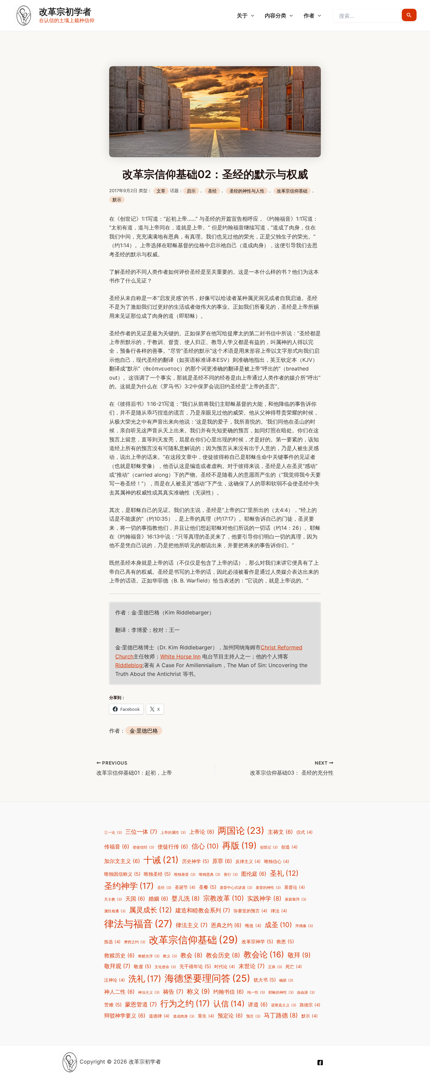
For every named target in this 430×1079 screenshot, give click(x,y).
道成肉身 (184, 1016)
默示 (117, 199)
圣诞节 (185, 887)
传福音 (116, 847)
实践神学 (264, 898)
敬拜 (299, 955)
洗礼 (144, 979)
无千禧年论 (195, 966)
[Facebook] (320, 1063)
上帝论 (201, 832)
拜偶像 (304, 926)
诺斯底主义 (283, 1005)
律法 (279, 910)
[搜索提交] (409, 15)
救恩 (285, 941)
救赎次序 (149, 956)
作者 (309, 15)
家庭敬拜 (295, 899)
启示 (191, 190)
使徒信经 (143, 847)
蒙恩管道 (141, 1004)
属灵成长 (150, 909)
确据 (286, 980)
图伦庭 (253, 874)
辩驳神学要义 (124, 1015)
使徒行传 (173, 847)
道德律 (159, 1016)
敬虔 (142, 966)
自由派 (306, 992)
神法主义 (149, 992)
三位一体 (141, 831)
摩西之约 (134, 942)
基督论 (294, 887)
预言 (253, 1016)
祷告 (173, 991)
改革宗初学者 (65, 11)
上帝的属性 (173, 832)
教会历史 (223, 955)
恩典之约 (226, 925)
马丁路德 (281, 1015)
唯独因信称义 (122, 874)
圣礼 (284, 873)
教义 (170, 956)
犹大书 (265, 980)
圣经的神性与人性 (246, 190)
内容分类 (275, 15)
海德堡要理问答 (207, 978)
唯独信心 (276, 861)
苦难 (113, 1004)
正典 (275, 967)
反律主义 (248, 861)
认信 (229, 1003)
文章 (161, 190)
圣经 (212, 190)
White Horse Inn (180, 656)
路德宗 (310, 1004)
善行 (231, 874)
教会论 (264, 954)
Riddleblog (128, 665)
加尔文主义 (122, 861)
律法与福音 (138, 924)
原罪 (222, 861)
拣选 (112, 941)
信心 (205, 846)
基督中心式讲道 (236, 888)
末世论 (252, 966)
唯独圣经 (157, 874)
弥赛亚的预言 (250, 910)
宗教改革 (223, 898)
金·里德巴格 (144, 730)
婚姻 (158, 899)
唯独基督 (185, 874)
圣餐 (207, 887)
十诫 (161, 859)
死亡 (294, 966)
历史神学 (195, 861)
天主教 (113, 899)
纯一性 (256, 992)
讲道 (258, 1004)
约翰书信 (228, 992)
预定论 (230, 1015)
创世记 (269, 847)
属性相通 (115, 911)
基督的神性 (268, 888)
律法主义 (192, 925)
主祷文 (280, 832)
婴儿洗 (186, 898)
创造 (289, 847)
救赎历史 (119, 955)
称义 (198, 991)
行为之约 (185, 1003)
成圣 (278, 925)
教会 (191, 955)
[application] (251, 15)
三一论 (113, 832)
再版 (239, 845)
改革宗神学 (257, 941)
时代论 (224, 966)
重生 (206, 1016)
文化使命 (165, 967)
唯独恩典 (209, 874)
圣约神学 (129, 886)
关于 (242, 15)
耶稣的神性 (281, 992)
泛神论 (114, 980)
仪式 (304, 832)
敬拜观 (117, 966)
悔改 (253, 925)
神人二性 (119, 992)
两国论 (241, 830)
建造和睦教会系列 (202, 910)
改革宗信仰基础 (292, 190)
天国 (135, 899)
